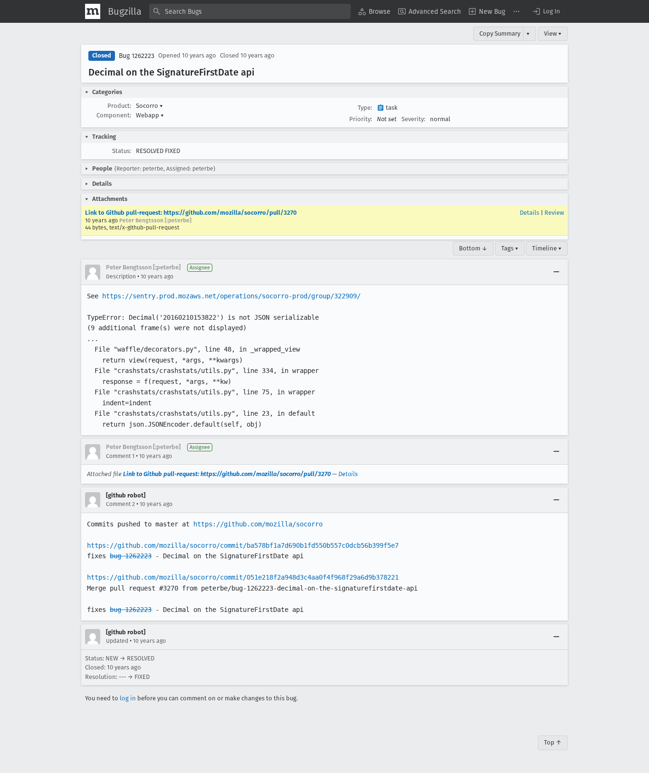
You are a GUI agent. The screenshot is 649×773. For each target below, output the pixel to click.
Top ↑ (553, 742)
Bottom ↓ (473, 248)
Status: (121, 150)
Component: (113, 115)
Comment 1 (120, 456)
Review (554, 212)
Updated (117, 641)
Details (529, 212)
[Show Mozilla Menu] (92, 11)
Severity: (413, 119)
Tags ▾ (509, 248)
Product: (119, 105)
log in (128, 698)
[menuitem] (374, 11)
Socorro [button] (149, 105)
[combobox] (250, 11)
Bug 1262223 (136, 56)
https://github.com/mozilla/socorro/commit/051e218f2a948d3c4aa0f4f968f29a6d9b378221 (243, 577)
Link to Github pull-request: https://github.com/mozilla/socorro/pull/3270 (191, 212)
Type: (365, 107)
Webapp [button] (150, 115)
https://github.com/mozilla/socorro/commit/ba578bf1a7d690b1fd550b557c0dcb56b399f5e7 (243, 545)
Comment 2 (120, 504)
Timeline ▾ (547, 248)
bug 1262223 (131, 556)
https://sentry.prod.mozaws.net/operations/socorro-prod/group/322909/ (231, 296)
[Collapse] (556, 272)
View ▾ (553, 33)
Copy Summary (499, 33)
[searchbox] (250, 11)
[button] (546, 11)
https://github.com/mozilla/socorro (258, 524)
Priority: (360, 119)
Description (121, 276)
